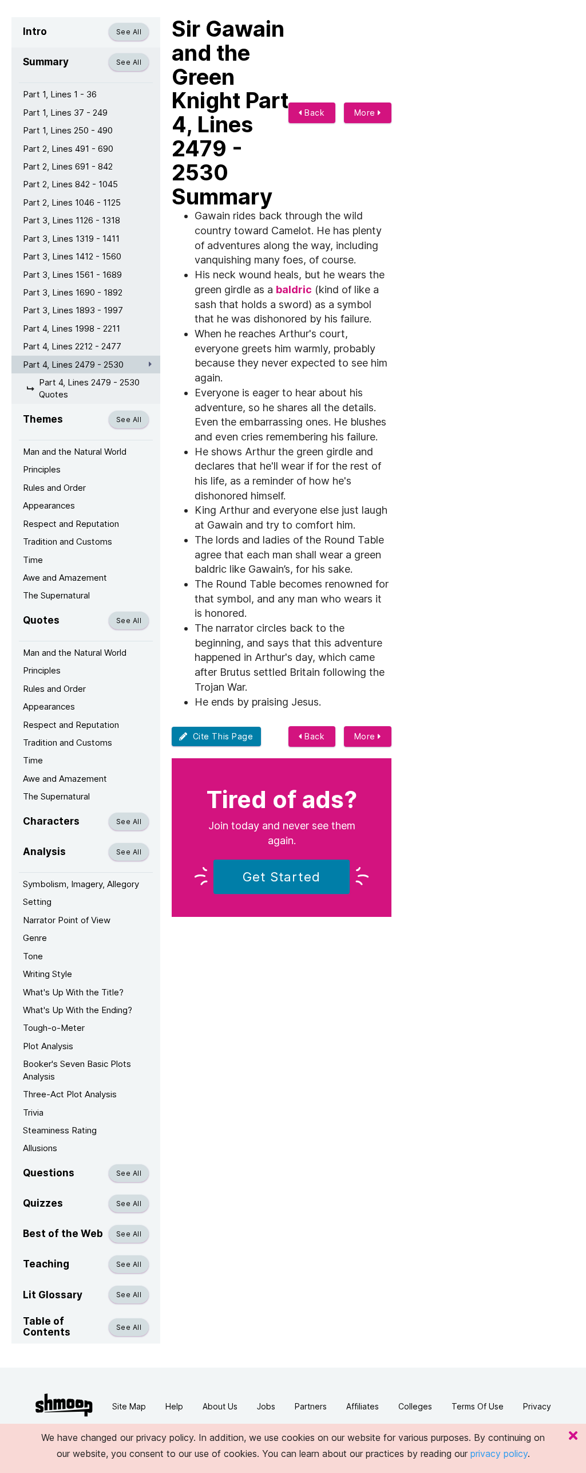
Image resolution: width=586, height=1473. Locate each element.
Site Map (129, 1406)
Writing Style (47, 973)
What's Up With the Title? (73, 992)
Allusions (40, 1148)
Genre (35, 937)
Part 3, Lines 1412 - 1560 (72, 256)
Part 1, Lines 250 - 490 (68, 130)
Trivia (33, 1112)
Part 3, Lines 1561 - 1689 (72, 274)
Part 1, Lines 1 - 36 (60, 94)
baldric (294, 289)
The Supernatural (56, 595)
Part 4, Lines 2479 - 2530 (73, 364)
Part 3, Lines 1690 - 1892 (72, 292)
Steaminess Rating (60, 1130)
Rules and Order (54, 487)
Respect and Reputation (71, 523)
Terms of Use (478, 1406)
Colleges (415, 1406)
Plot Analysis (48, 1046)
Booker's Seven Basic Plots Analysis (77, 1069)
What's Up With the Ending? (77, 1010)
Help (174, 1406)
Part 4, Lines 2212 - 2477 (72, 346)
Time (33, 559)
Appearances (49, 505)
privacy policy (499, 1453)
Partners (311, 1406)
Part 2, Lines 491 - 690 (68, 148)
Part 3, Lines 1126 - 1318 (71, 220)
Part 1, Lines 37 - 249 (65, 112)
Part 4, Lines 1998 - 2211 (71, 328)
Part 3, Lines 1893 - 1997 (73, 310)
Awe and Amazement (65, 577)
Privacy (537, 1406)
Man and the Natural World (74, 451)
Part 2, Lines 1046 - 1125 (72, 202)
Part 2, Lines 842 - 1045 (70, 184)
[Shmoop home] (64, 1405)
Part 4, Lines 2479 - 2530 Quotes (89, 388)
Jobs (266, 1406)
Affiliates (362, 1406)
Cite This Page (221, 736)
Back (313, 112)
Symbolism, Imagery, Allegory (81, 884)
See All (128, 31)
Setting (37, 901)
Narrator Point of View (66, 920)
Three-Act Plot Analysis (70, 1094)
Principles (42, 469)
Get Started (281, 876)
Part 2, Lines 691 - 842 (68, 166)
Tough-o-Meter (54, 1027)
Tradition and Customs (67, 541)
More (366, 112)
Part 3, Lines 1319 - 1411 (71, 238)
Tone (33, 956)
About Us (220, 1406)
